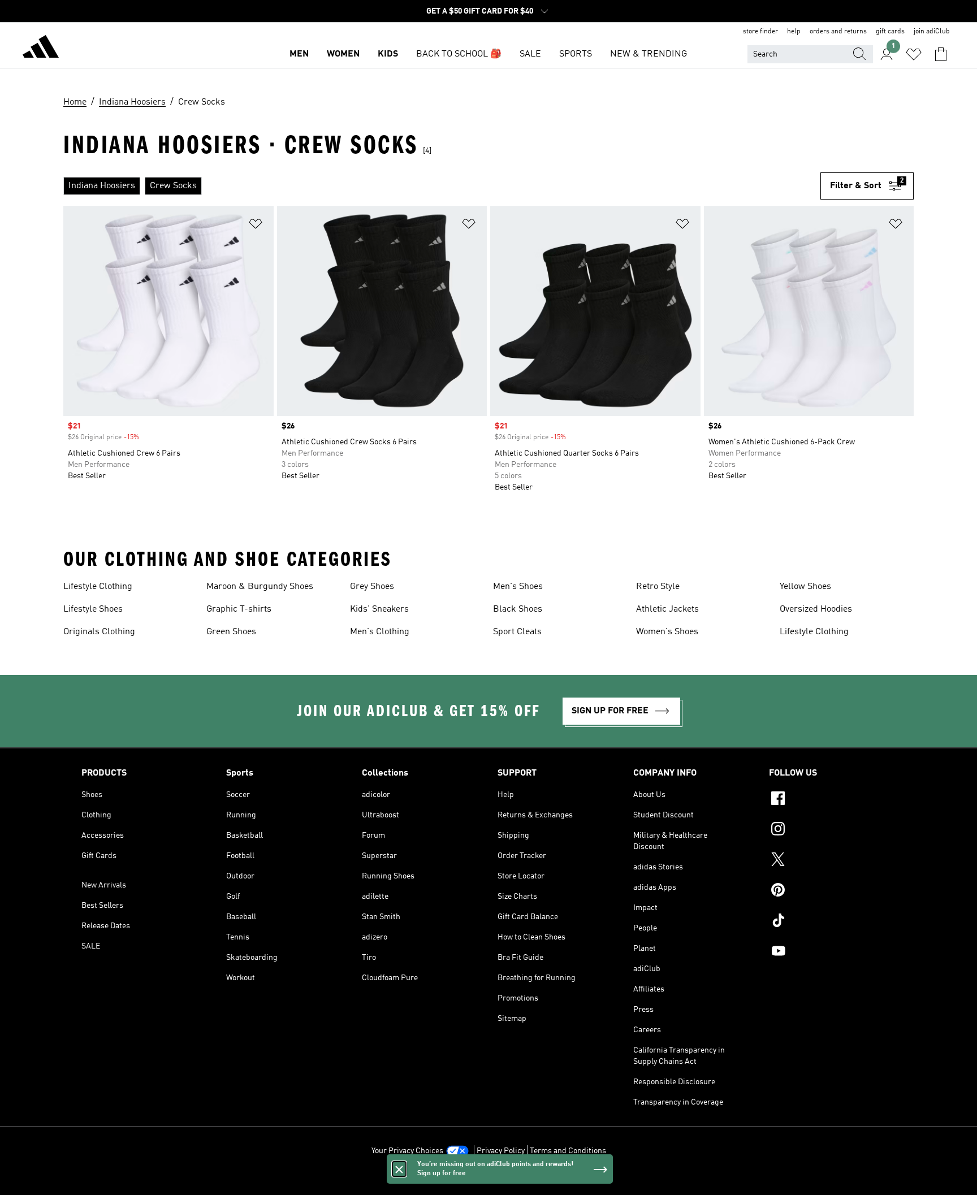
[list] (441, 186)
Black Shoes (517, 609)
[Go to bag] (940, 54)
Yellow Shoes (805, 586)
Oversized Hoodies (816, 609)
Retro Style (658, 586)
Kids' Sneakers (379, 609)
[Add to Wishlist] (256, 226)
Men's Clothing (379, 632)
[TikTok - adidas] (832, 922)
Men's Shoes (518, 586)
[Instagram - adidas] (832, 830)
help (794, 31)
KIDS (388, 54)
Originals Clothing (99, 632)
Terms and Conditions (568, 1151)
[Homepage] (41, 48)
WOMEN (343, 54)
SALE (530, 54)
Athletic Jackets (667, 609)
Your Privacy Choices (407, 1151)
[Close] (399, 1169)
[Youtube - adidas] (832, 952)
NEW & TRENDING (648, 54)
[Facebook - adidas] (832, 800)
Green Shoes (231, 632)
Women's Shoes (667, 632)
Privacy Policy (501, 1151)
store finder (760, 31)
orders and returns (838, 31)
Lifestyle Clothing (97, 586)
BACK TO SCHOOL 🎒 (459, 54)
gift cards (890, 31)
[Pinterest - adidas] (832, 891)
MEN (299, 54)
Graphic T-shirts (238, 609)
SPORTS (575, 54)
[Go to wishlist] (913, 54)
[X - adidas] (832, 861)
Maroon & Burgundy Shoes (259, 586)
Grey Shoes (372, 586)
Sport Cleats (517, 632)
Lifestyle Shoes (93, 609)
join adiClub (932, 31)
